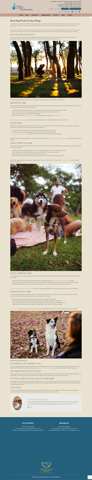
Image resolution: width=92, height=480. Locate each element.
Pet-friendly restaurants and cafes (20, 133)
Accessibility (40, 477)
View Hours (65, 9)
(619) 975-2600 (66, 426)
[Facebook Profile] (28, 407)
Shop (63, 15)
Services (55, 15)
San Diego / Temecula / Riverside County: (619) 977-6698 (66, 1)
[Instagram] (31, 407)
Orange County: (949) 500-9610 (73, 3)
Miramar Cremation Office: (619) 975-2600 (70, 6)
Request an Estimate (75, 9)
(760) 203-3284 (30, 426)
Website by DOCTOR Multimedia (51, 477)
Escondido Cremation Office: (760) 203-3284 (69, 4)
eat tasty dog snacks (31, 115)
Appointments (45, 15)
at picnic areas (57, 115)
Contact (70, 15)
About (27, 15)
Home (21, 15)
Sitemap (34, 477)
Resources (35, 15)
